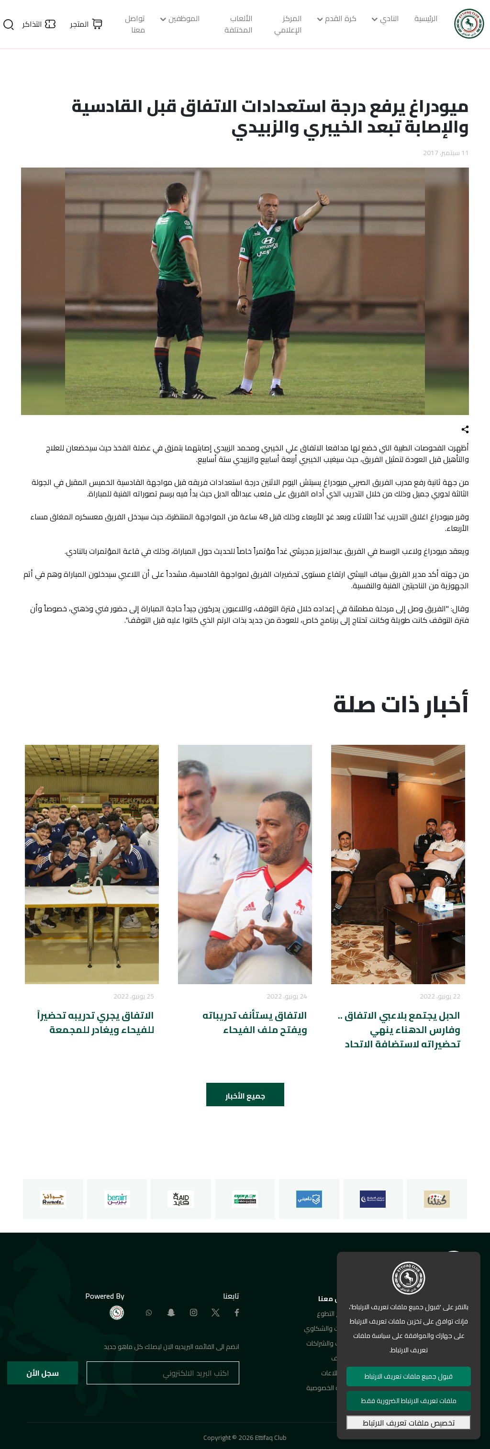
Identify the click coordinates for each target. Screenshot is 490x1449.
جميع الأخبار (245, 1096)
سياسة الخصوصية (330, 1388)
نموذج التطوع (335, 1313)
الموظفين (184, 18)
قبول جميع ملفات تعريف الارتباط (409, 1376)
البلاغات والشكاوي (329, 1328)
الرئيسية (426, 18)
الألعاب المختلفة (238, 24)
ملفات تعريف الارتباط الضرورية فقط (409, 1400)
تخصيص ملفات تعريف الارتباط (409, 1422)
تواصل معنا (135, 24)
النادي (389, 18)
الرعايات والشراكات (330, 1343)
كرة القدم (340, 18)
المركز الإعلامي (288, 24)
